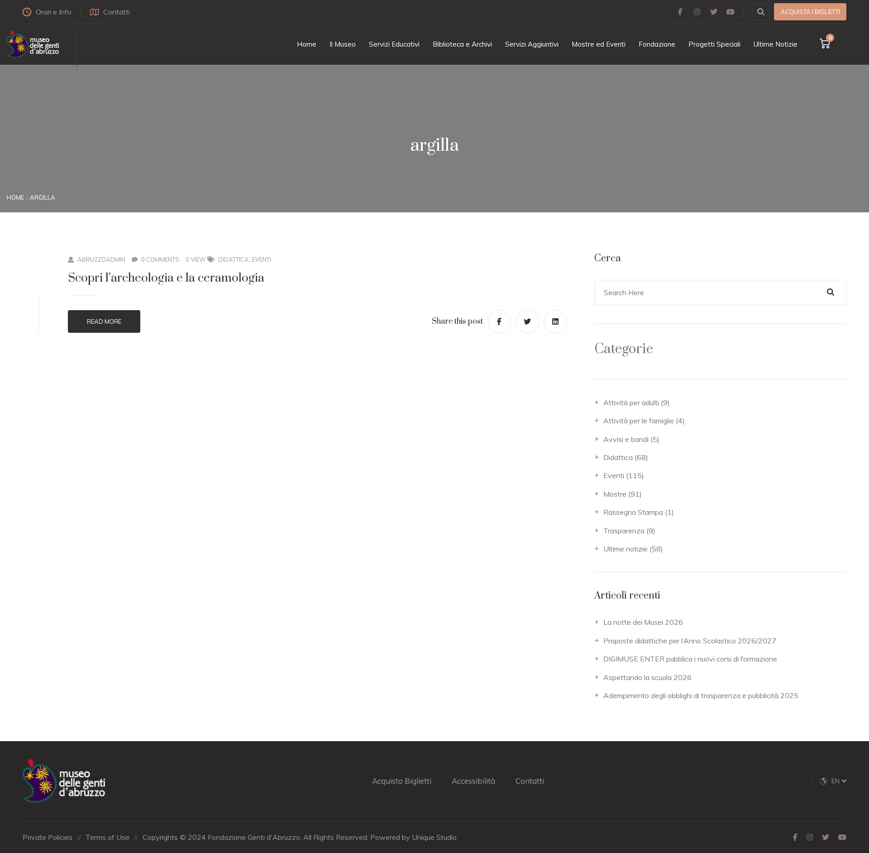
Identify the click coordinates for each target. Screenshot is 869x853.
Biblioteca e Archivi (462, 44)
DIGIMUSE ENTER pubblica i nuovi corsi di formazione (690, 658)
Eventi (261, 259)
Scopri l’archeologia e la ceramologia (166, 278)
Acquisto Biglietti (401, 781)
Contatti (116, 11)
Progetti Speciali (714, 44)
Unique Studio (434, 837)
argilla (42, 197)
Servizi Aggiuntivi (532, 44)
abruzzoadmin (101, 259)
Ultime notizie (625, 548)
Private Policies (47, 837)
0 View (195, 259)
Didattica (233, 259)
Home (306, 44)
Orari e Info (54, 11)
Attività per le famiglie (638, 420)
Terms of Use (107, 837)
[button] (838, 781)
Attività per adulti (631, 402)
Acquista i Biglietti (810, 11)
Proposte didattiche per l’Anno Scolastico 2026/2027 (689, 640)
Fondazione (657, 44)
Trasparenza (624, 530)
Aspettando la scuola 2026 (647, 677)
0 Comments (160, 259)
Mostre (614, 493)
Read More (104, 321)
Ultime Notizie (775, 44)
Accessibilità (473, 781)
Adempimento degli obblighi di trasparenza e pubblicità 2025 (700, 695)
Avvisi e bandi (626, 439)
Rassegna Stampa (633, 512)
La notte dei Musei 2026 (643, 622)
